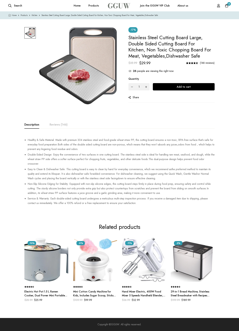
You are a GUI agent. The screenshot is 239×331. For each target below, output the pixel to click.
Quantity (133, 79)
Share (136, 97)
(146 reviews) (207, 63)
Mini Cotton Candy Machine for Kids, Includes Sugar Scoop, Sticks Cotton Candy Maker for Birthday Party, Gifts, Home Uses (93, 297)
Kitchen (34, 15)
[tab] (31, 124)
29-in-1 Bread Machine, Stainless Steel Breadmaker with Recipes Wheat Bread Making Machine (190, 295)
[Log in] (218, 5)
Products (24, 15)
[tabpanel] (119, 171)
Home (14, 15)
